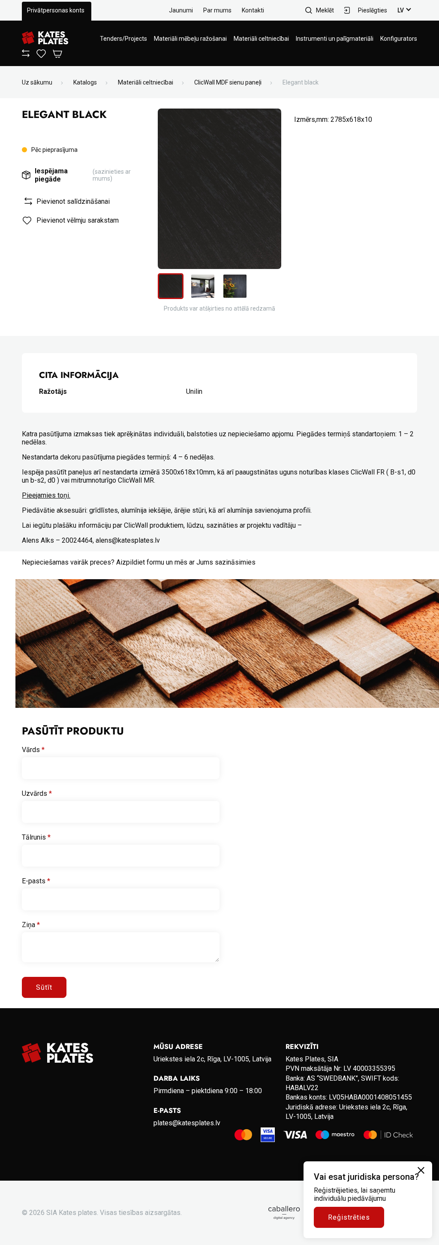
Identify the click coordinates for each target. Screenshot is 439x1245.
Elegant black (301, 82)
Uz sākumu (37, 82)
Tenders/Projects (123, 38)
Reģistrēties (349, 1217)
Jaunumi (181, 10)
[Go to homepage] (45, 38)
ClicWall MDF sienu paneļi (228, 82)
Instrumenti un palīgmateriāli (334, 38)
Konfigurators (398, 38)
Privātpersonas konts (55, 10)
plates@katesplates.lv (186, 1123)
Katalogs (85, 82)
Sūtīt (44, 987)
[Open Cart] (57, 54)
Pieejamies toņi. (46, 495)
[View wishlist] (41, 55)
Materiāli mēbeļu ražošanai (190, 38)
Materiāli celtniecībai (261, 38)
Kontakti (253, 10)
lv (400, 10)
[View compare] (26, 54)
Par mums (217, 10)
